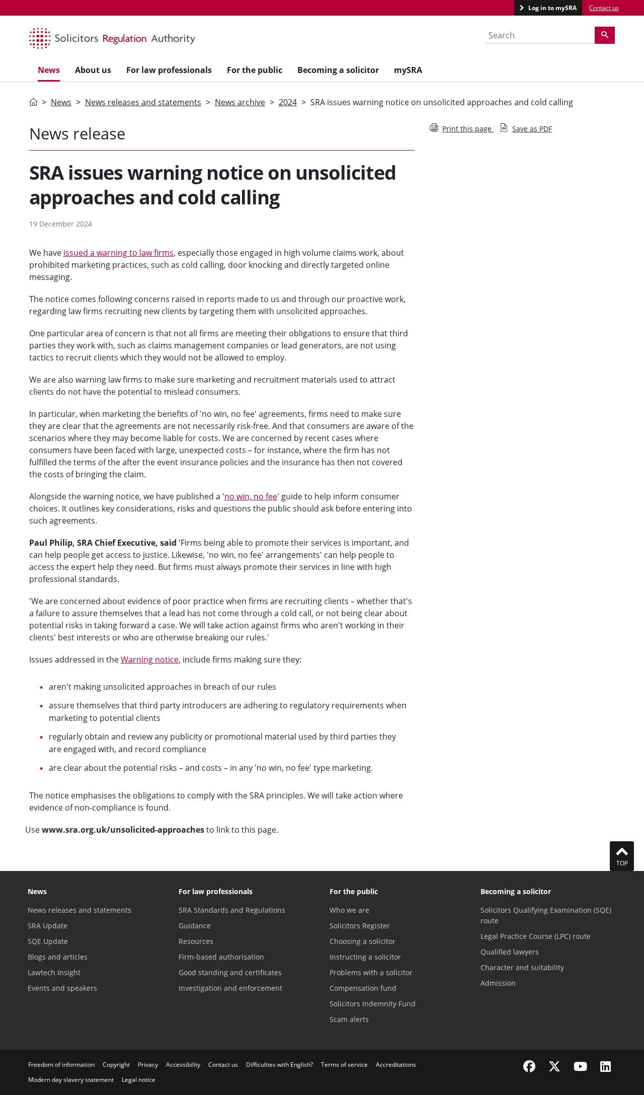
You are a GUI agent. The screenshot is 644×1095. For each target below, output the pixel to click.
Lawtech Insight (54, 972)
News (61, 102)
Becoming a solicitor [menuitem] (338, 70)
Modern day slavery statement (71, 1079)
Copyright (116, 1064)
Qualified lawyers (509, 952)
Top (622, 863)
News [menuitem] (49, 70)
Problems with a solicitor (371, 972)
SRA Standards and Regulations (232, 910)
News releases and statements (143, 102)
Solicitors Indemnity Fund (373, 1003)
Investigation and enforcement (230, 988)
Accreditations (396, 1064)
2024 (288, 102)
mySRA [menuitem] (408, 70)
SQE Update (48, 941)
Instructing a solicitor (365, 957)
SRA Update (47, 925)
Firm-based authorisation (221, 957)
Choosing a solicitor (362, 941)
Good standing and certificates (230, 972)
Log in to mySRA (552, 8)
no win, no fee (250, 496)
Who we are (349, 910)
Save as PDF (532, 128)
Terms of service (344, 1064)
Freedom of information (61, 1064)
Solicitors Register (360, 925)
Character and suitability (522, 967)
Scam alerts (349, 1019)
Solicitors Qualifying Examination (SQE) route (545, 915)
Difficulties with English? (279, 1064)
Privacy (148, 1064)
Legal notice (138, 1079)
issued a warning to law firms (118, 252)
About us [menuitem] (93, 70)
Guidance (195, 925)
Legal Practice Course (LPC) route (535, 936)
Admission (498, 983)
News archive (240, 102)
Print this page (468, 128)
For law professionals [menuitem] (169, 70)
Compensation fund (363, 988)
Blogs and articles (58, 957)
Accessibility (183, 1064)
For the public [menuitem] (254, 70)
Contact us (604, 8)
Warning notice (150, 659)
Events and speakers (62, 988)
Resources (196, 941)
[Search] (605, 35)
